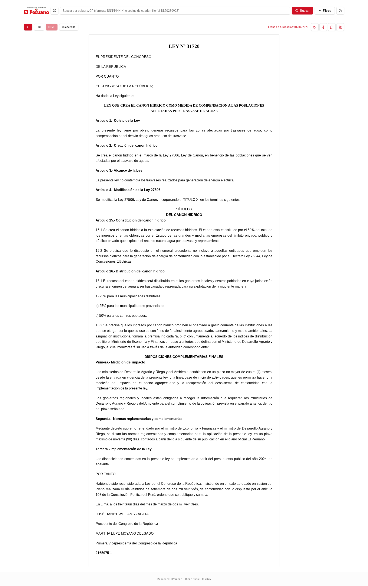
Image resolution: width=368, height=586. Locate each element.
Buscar (305, 10)
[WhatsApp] (332, 27)
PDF (39, 27)
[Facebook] (323, 27)
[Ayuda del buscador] (54, 10)
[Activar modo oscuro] (340, 10)
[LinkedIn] (340, 27)
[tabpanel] (184, 300)
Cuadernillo (68, 27)
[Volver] (28, 27)
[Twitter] (315, 27)
